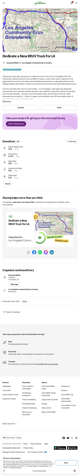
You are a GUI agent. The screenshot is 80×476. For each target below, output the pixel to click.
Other (24, 301)
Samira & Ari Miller (15, 168)
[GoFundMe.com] (40, 3)
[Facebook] (34, 252)
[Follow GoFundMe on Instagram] (76, 438)
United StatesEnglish (13, 438)
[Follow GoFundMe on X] (72, 438)
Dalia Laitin (12, 175)
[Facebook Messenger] (46, 252)
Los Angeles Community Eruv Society (23, 289)
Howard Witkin (14, 275)
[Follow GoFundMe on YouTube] (68, 438)
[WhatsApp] (40, 252)
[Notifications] (71, 3)
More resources (8, 424)
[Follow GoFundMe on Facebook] (64, 438)
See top (73, 141)
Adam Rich (12, 161)
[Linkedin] (52, 252)
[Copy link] (28, 252)
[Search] (4, 3)
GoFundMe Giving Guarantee (47, 364)
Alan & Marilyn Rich (15, 147)
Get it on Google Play (60, 448)
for (29, 63)
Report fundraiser (13, 312)
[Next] (73, 48)
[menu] (76, 3)
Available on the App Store (72, 448)
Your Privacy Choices (35, 452)
